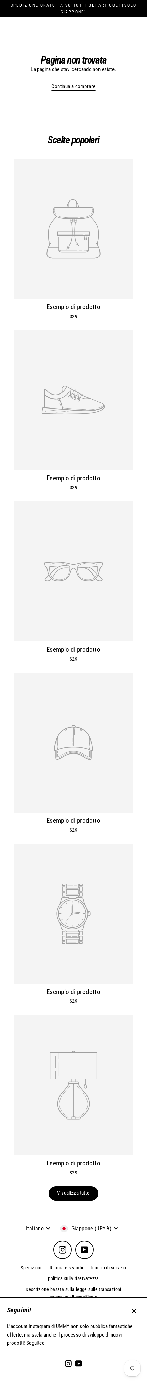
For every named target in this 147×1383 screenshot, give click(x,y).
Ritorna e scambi (66, 1267)
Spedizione (32, 1267)
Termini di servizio (108, 1267)
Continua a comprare (73, 86)
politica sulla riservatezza (73, 1278)
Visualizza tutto (73, 1193)
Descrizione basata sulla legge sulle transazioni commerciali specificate (73, 1293)
